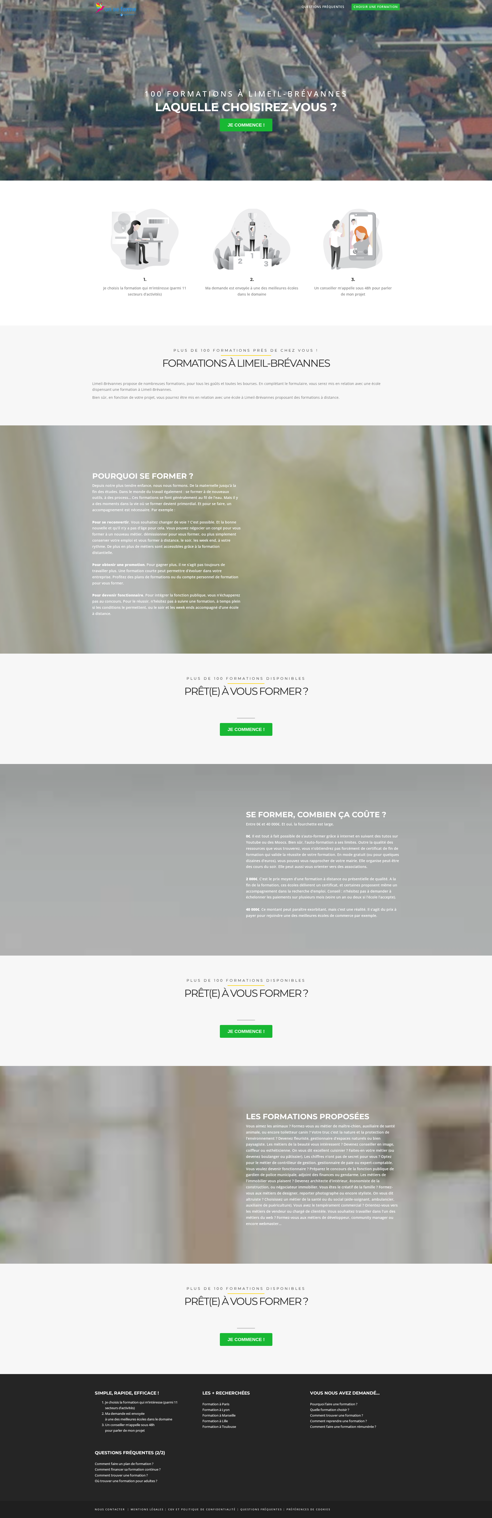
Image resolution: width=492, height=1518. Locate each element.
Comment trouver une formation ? (336, 1415)
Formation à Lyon (216, 1409)
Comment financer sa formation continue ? (128, 1469)
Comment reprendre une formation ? (338, 1421)
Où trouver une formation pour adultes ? (126, 1481)
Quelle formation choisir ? (329, 1409)
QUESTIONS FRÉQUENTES (261, 1509)
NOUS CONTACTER (110, 1509)
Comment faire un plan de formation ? (124, 1463)
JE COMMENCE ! (246, 125)
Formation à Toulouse (219, 1426)
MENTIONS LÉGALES (147, 1509)
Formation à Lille (215, 1421)
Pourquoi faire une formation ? (333, 1404)
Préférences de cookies (308, 1509)
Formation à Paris (215, 1404)
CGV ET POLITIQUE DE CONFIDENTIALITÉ (202, 1509)
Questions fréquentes (323, 7)
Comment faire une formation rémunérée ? (343, 1426)
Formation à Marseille (218, 1415)
